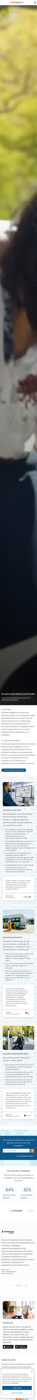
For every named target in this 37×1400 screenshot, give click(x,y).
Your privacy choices (17, 1393)
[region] (17, 1384)
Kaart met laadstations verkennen (25, 1156)
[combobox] (16, 1151)
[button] (16, 1285)
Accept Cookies (17, 1388)
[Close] (32, 1371)
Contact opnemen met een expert (13, 770)
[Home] (16, 2)
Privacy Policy (14, 1383)
